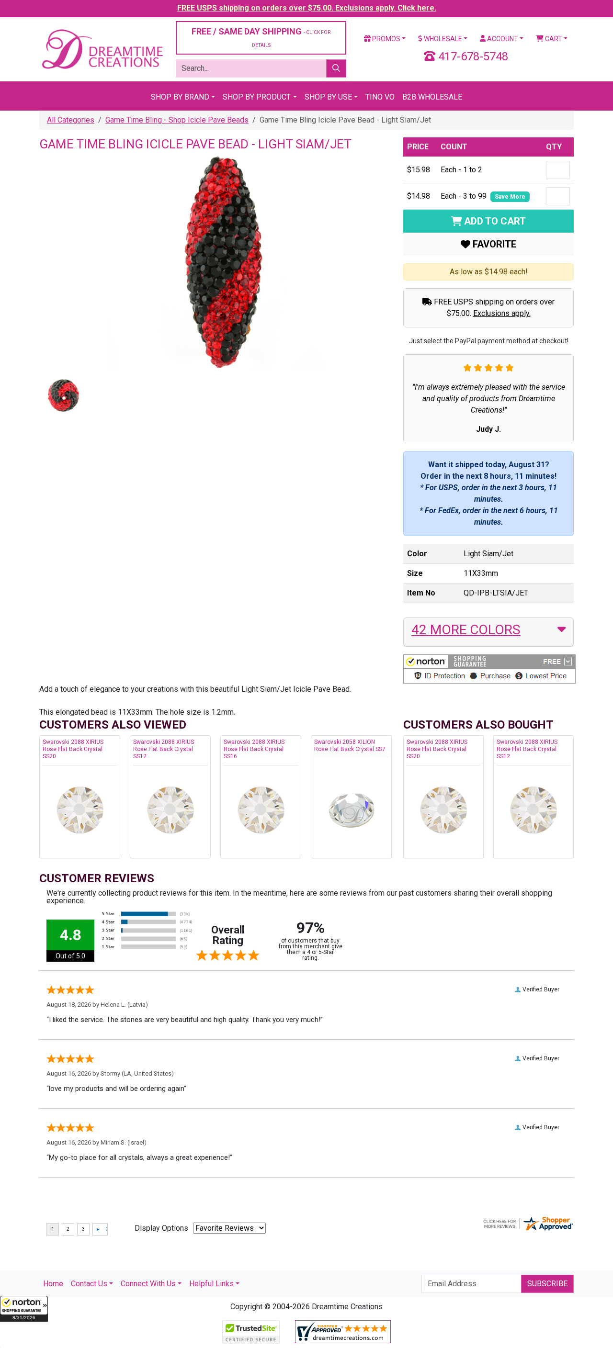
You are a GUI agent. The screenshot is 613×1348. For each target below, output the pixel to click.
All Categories (70, 119)
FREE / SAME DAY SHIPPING (261, 37)
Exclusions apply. (502, 313)
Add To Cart (494, 221)
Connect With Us (148, 1283)
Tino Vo (380, 96)
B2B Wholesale (432, 96)
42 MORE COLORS (466, 630)
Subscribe (547, 1283)
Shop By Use (328, 96)
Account (502, 39)
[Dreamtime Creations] (101, 48)
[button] (24, 1309)
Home (53, 1283)
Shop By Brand (180, 96)
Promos (385, 39)
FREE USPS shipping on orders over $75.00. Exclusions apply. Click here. (306, 7)
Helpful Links (211, 1283)
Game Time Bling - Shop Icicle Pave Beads (177, 119)
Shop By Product (257, 96)
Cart (553, 39)
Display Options (161, 1228)
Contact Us (89, 1283)
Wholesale (442, 39)
